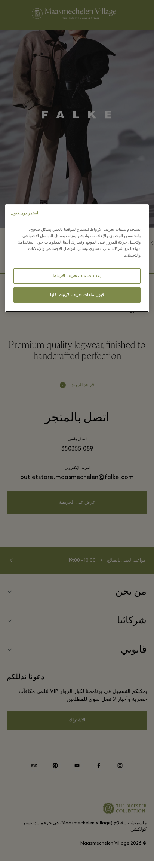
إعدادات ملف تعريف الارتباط (77, 276)
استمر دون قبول (24, 213)
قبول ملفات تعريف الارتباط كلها (77, 295)
